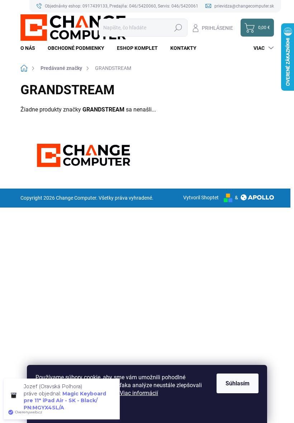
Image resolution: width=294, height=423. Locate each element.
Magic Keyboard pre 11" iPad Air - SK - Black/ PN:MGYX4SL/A (65, 400)
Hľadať (178, 27)
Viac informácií (139, 393)
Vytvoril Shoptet (201, 197)
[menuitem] (30, 48)
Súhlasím (238, 383)
